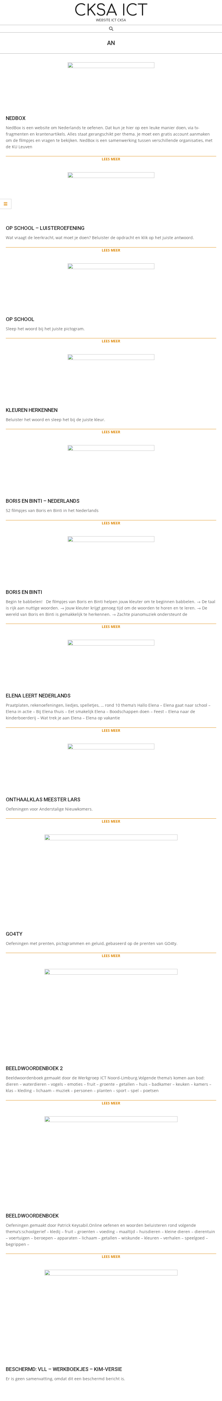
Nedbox (15, 118)
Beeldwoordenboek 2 (34, 1068)
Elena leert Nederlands (38, 696)
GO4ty (14, 934)
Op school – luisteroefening (45, 228)
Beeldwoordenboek (32, 1216)
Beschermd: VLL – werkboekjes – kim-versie (64, 1369)
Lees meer (111, 159)
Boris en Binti (24, 592)
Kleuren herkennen (32, 410)
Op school (20, 319)
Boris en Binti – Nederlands (42, 501)
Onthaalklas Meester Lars (43, 799)
